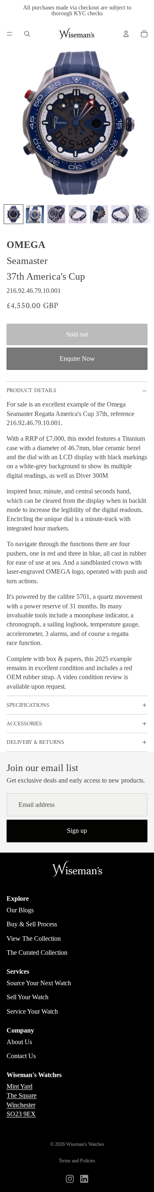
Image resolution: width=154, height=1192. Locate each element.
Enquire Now (77, 358)
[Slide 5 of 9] (99, 214)
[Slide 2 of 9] (35, 214)
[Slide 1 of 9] (14, 214)
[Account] (126, 34)
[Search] (27, 34)
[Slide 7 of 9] (142, 214)
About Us (19, 1041)
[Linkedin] (84, 1179)
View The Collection (34, 938)
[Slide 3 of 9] (56, 214)
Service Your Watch (32, 1011)
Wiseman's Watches (85, 1144)
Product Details (31, 391)
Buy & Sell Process (32, 924)
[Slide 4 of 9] (78, 214)
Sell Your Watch (27, 996)
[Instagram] (70, 1179)
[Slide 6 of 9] (120, 214)
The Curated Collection (37, 952)
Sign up (77, 830)
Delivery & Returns (35, 742)
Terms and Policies (77, 1161)
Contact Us (21, 1055)
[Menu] (9, 33)
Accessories (24, 724)
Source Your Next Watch (39, 982)
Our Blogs (20, 910)
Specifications (28, 705)
